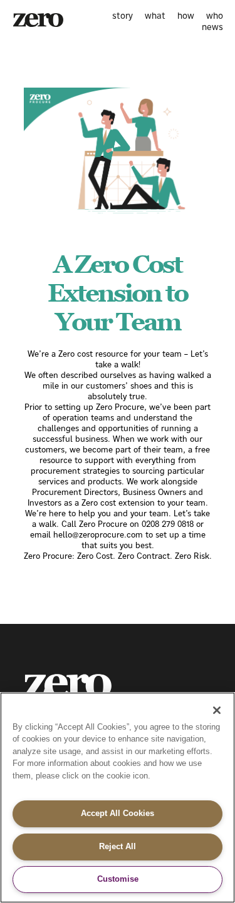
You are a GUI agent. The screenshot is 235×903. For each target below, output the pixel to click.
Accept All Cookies (117, 813)
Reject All (117, 846)
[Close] (217, 710)
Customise (117, 879)
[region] (117, 797)
